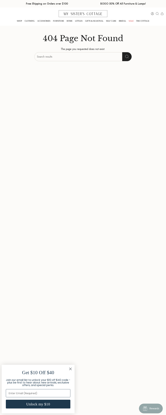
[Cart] (162, 13)
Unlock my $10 (38, 404)
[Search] (127, 56)
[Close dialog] (70, 369)
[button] (19, 21)
